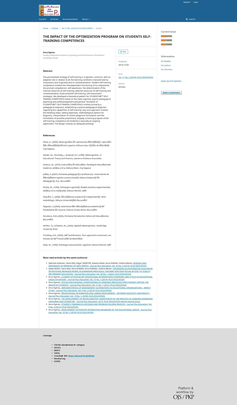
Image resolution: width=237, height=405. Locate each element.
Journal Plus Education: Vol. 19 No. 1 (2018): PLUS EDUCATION (77, 296)
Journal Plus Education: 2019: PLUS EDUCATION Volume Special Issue (108, 301)
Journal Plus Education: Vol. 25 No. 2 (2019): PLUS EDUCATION (118, 266)
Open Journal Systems (171, 81)
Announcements (70, 19)
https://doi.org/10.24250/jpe (81, 356)
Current (42, 19)
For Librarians (166, 69)
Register (187, 2)
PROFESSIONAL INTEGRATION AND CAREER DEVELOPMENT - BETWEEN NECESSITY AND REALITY (105, 293)
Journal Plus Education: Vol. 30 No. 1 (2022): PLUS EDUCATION (103, 274)
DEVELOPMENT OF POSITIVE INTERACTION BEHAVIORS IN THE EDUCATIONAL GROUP (100, 309)
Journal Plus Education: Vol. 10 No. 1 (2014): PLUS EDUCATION (96, 279)
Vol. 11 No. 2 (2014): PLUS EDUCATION (77, 28)
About (85, 19)
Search (191, 19)
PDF (124, 51)
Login (195, 2)
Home (45, 28)
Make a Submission (171, 93)
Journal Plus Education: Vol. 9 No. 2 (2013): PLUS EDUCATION (84, 290)
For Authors (166, 65)
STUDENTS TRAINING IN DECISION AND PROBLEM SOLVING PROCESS (93, 304)
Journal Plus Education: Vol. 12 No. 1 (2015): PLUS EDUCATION (98, 285)
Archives (54, 19)
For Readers (166, 61)
